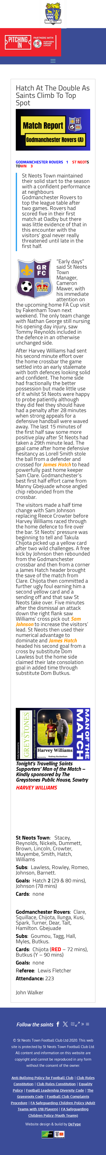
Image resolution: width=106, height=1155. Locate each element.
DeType (74, 1124)
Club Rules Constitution (56, 1084)
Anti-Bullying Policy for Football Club (42, 1078)
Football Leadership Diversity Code (55, 1090)
